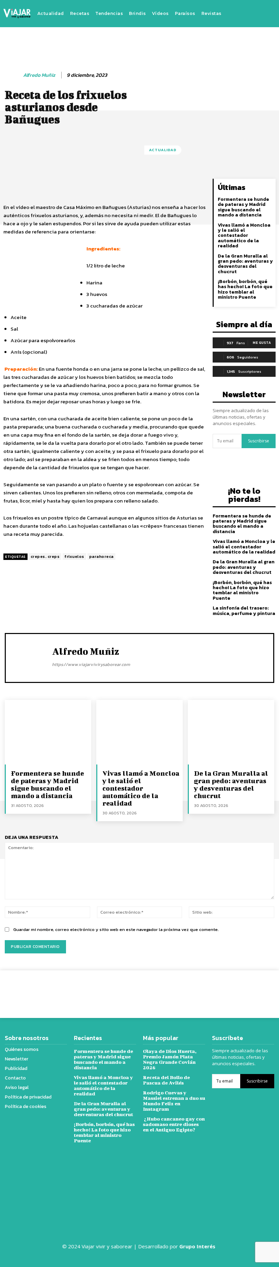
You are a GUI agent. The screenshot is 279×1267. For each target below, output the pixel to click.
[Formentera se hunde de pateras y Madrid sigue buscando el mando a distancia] (48, 732)
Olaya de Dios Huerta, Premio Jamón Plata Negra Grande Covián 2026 (169, 1059)
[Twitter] (255, 13)
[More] (255, 989)
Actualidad (163, 150)
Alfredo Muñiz (39, 75)
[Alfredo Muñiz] (12, 75)
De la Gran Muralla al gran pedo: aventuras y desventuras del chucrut (245, 263)
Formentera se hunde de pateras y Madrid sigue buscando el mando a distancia (243, 207)
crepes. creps (45, 556)
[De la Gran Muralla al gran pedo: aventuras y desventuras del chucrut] (231, 732)
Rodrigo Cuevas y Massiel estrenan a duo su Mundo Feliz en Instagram (174, 1101)
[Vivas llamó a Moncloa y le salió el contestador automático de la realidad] (139, 732)
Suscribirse (258, 441)
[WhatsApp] (239, 989)
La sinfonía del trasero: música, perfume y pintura (244, 610)
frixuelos (74, 556)
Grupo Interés (198, 1246)
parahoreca (101, 556)
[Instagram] (245, 13)
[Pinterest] (223, 989)
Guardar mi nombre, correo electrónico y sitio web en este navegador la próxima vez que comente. (116, 929)
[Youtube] (266, 13)
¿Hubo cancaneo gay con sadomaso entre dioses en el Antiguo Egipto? (174, 1124)
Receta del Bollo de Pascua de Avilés (166, 1080)
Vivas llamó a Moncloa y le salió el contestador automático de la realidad (244, 236)
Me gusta (262, 342)
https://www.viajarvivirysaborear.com (91, 664)
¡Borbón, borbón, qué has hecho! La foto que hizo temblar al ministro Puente (245, 289)
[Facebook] (235, 13)
